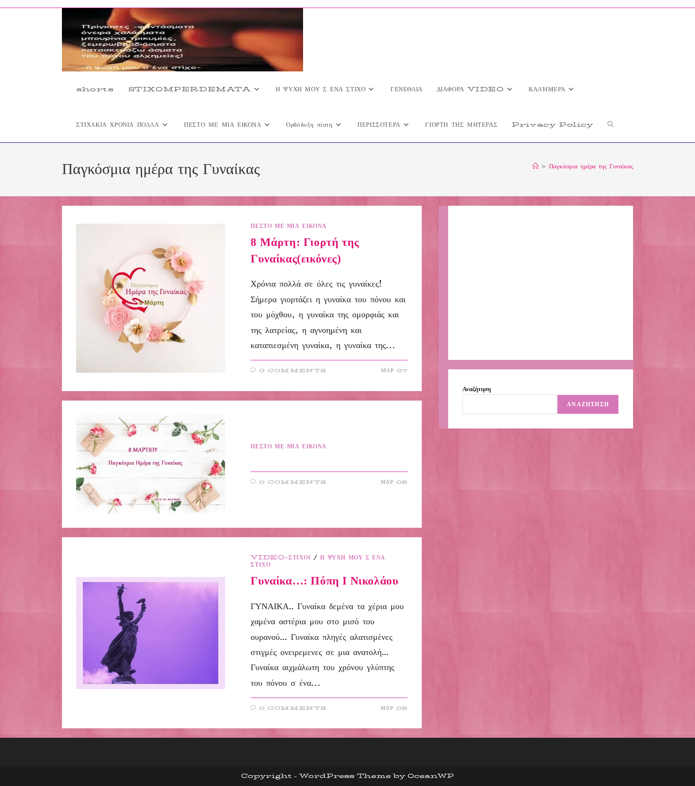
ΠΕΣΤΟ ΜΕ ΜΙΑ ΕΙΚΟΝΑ (288, 225)
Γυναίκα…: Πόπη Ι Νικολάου (324, 581)
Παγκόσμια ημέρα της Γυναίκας (591, 166)
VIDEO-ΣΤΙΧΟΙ (281, 557)
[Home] (535, 166)
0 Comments (293, 371)
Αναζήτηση (476, 388)
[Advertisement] (540, 283)
